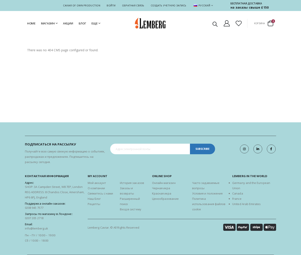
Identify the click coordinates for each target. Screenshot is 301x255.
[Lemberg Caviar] (150, 23)
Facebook (271, 149)
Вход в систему (130, 209)
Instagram (244, 149)
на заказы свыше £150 (249, 7)
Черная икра (161, 188)
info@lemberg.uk (36, 228)
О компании (96, 188)
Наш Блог (94, 199)
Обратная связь (133, 5)
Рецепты (94, 204)
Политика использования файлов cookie (208, 204)
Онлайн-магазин (164, 183)
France (236, 199)
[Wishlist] (238, 23)
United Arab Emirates (246, 204)
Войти (111, 5)
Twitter (257, 149)
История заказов (132, 183)
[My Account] (227, 23)
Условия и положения (207, 193)
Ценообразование (165, 199)
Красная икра (161, 193)
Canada (237, 193)
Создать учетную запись (168, 5)
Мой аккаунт (97, 183)
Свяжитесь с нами (100, 193)
